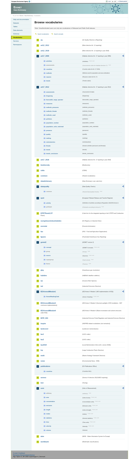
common (44, 176)
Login (109, 1)
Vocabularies (17, 37)
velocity (48, 426)
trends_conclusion (52, 153)
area (47, 397)
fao (42, 231)
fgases (43, 237)
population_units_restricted (54, 126)
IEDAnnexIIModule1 (48, 291)
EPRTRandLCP (47, 213)
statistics (49, 418)
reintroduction (50, 142)
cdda (42, 170)
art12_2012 (45, 45)
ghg (42, 270)
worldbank (45, 442)
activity (48, 203)
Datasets (16, 23)
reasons (48, 77)
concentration (50, 401)
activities (49, 61)
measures (49, 103)
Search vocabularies (43, 34)
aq (42, 40)
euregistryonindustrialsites (51, 221)
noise (43, 361)
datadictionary (46, 181)
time (47, 422)
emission (49, 405)
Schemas (16, 34)
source (48, 255)
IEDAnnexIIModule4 (48, 310)
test (42, 383)
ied (42, 286)
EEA (22, 1)
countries (49, 69)
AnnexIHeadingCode (52, 296)
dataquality (45, 186)
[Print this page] (113, 1)
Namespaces (17, 44)
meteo (48, 414)
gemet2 (43, 242)
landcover (44, 329)
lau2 (42, 339)
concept (48, 247)
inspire (43, 323)
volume (48, 430)
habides (44, 275)
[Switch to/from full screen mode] (115, 1)
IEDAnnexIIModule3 (48, 303)
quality (48, 134)
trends (48, 81)
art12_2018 (45, 51)
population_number (52, 123)
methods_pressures (52, 107)
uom (42, 388)
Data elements (18, 30)
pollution (49, 119)
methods (49, 73)
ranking (48, 138)
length (48, 409)
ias (42, 281)
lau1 (42, 334)
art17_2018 (45, 160)
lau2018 (44, 345)
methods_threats (51, 111)
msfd (42, 355)
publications (45, 366)
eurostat (44, 226)
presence (49, 130)
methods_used (50, 115)
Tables (15, 26)
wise (42, 436)
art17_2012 (45, 87)
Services (16, 41)
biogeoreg (49, 96)
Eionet (21, 15)
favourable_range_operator (54, 100)
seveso (43, 377)
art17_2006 (45, 56)
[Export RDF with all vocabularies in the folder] (123, 56)
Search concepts (58, 34)
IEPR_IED (44, 318)
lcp (42, 350)
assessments (50, 92)
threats (48, 146)
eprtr (42, 198)
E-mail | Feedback (19, 453)
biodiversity (45, 165)
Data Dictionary (29, 15)
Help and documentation (21, 19)
